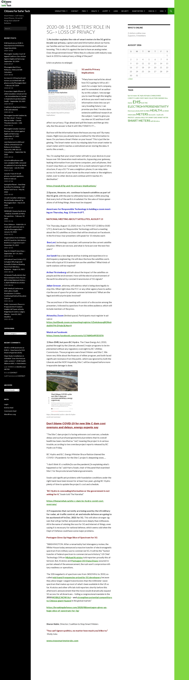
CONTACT (74, 11)
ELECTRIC (144, 103)
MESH (167, 111)
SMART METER (163, 117)
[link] (74, 557)
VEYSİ (6, 348)
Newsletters (60, 11)
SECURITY (125, 11)
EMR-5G (151, 11)
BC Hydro (141, 95)
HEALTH (94, 11)
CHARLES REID (156, 95)
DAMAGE (161, 98)
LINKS (116, 11)
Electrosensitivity (134, 111)
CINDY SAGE (143, 98)
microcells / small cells (156, 115)
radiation (138, 117)
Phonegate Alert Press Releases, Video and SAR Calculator (13, 69)
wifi (152, 121)
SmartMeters (137, 11)
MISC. (162, 11)
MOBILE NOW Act (61, 597)
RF (147, 117)
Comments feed (10, 411)
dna (166, 98)
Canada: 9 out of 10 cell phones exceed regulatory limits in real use (14, 176)
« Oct (130, 79)
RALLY (143, 117)
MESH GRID (132, 115)
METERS (142, 114)
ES (144, 111)
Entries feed (8, 408)
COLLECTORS (153, 98)
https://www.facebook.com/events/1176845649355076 (74, 335)
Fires (84, 11)
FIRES (148, 111)
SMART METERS (139, 120)
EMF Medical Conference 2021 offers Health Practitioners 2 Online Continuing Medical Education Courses (15, 293)
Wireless (156, 121)
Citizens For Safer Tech (17, 11)
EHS (137, 101)
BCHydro (147, 95)
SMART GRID (152, 117)
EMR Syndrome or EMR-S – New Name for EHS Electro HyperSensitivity (14, 45)
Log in (6, 404)
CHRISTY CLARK (133, 98)
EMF (141, 111)
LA (163, 111)
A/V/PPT (105, 11)
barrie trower (132, 95)
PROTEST (131, 117)
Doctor (130, 103)
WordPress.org (10, 414)
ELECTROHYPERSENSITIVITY (148, 106)
